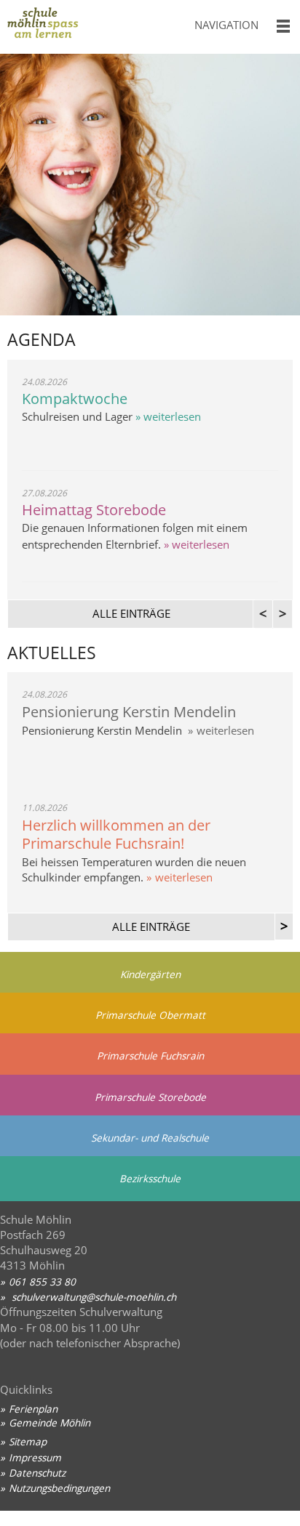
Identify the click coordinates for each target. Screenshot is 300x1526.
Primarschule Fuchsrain (150, 1055)
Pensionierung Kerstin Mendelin (129, 712)
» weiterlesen (167, 416)
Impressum (35, 1457)
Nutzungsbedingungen (59, 1488)
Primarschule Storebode (150, 1097)
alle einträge (131, 613)
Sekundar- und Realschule (150, 1137)
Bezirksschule (150, 1178)
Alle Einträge (151, 926)
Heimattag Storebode (94, 510)
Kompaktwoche (74, 398)
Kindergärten (150, 974)
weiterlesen (225, 730)
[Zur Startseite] (91, 27)
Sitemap (28, 1441)
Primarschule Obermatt (150, 1015)
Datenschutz (37, 1472)
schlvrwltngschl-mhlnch (92, 1297)
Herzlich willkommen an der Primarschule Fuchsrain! (116, 834)
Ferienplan (33, 1409)
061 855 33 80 (42, 1281)
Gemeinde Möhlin (49, 1422)
